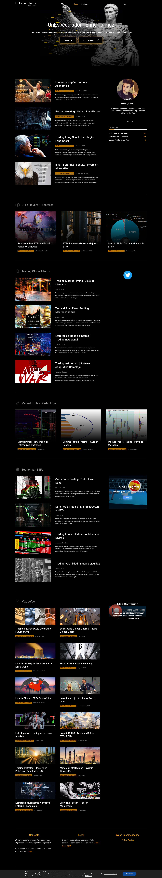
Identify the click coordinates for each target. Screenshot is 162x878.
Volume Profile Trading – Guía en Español (80, 443)
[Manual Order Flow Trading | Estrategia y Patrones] (35, 429)
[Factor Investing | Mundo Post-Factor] (33, 118)
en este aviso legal (110, 874)
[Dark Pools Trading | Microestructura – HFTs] (33, 515)
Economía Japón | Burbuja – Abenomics (72, 84)
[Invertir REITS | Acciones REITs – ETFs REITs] (80, 720)
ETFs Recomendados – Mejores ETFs (80, 245)
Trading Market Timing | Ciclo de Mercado (74, 283)
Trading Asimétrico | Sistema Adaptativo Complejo (72, 365)
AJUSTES (88, 876)
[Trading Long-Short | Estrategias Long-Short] (33, 145)
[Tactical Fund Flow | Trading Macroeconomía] (33, 316)
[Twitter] (123, 122)
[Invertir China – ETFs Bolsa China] (35, 685)
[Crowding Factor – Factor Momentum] (80, 790)
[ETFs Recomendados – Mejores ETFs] (81, 231)
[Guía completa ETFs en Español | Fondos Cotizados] (35, 231)
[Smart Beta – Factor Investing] (80, 651)
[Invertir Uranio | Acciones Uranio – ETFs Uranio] (35, 651)
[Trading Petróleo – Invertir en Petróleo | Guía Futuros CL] (35, 755)
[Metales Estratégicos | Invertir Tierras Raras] (80, 755)
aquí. (30, 851)
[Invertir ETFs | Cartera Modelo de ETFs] (126, 231)
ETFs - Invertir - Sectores (64, 173)
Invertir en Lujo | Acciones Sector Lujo (78, 700)
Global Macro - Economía (64, 91)
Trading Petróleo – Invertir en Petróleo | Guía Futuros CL (31, 769)
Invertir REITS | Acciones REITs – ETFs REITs (78, 734)
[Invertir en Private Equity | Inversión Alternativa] (33, 173)
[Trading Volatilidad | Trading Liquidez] (33, 570)
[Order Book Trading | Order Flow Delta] (33, 487)
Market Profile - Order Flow (26, 449)
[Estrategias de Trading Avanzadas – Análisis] (35, 720)
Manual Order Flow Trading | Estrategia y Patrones (33, 443)
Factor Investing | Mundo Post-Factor (77, 111)
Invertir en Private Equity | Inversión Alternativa (76, 166)
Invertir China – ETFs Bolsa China (33, 698)
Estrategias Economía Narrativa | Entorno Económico (33, 804)
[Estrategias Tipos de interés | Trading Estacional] (33, 344)
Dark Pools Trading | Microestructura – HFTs (77, 508)
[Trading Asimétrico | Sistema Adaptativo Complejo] (33, 371)
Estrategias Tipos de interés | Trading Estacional (72, 338)
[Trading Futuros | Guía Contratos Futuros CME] (35, 616)
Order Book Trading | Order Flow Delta (74, 481)
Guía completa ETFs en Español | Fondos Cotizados (35, 245)
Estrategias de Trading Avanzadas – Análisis (34, 734)
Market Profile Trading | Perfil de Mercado (125, 443)
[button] (125, 4)
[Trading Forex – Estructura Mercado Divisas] (33, 542)
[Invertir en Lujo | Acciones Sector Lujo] (80, 685)
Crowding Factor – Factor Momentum (74, 804)
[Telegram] (128, 122)
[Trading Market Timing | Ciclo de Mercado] (33, 289)
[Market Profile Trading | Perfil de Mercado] (126, 429)
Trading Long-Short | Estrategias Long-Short (75, 139)
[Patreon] (132, 122)
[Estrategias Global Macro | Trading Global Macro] (80, 616)
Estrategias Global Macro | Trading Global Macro (78, 630)
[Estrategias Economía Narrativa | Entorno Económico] (35, 790)
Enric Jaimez (128, 103)
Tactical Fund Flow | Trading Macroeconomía (72, 310)
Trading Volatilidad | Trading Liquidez (77, 564)
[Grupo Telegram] (128, 492)
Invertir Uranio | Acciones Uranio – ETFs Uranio (33, 665)
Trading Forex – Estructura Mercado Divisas (77, 536)
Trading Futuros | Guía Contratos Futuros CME (33, 630)
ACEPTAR (129, 874)
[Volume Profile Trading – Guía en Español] (81, 429)
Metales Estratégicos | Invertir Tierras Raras (76, 769)
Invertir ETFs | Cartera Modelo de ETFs (126, 245)
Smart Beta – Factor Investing (76, 663)
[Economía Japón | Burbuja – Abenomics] (33, 90)
